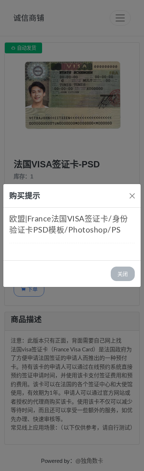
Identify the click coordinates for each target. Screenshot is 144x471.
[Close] (132, 195)
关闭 (122, 274)
